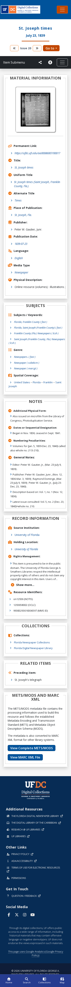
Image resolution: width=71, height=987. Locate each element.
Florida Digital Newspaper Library (33, 648)
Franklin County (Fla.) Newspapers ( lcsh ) (36, 333)
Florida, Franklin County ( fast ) (30, 322)
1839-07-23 (21, 244)
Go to (50, 48)
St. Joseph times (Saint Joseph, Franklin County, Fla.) (37, 184)
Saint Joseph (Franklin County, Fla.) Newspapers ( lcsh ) (37, 341)
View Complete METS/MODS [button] (31, 748)
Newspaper (21, 272)
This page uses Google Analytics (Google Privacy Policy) (35, 953)
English (19, 258)
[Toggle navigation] (62, 10)
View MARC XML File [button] (25, 757)
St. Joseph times (24, 167)
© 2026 (35, 972)
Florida (37, 382)
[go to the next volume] (37, 48)
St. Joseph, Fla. (23, 215)
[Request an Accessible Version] (51, 62)
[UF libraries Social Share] (40, 62)
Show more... (25, 585)
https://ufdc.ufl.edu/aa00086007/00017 (37, 153)
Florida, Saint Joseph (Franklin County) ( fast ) (38, 327)
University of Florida (27, 535)
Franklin (48, 382)
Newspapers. (25, 357)
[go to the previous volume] (14, 48)
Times (18, 200)
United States (22, 382)
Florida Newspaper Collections (32, 642)
